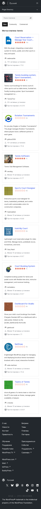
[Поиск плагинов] (30, 18)
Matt (5, 463)
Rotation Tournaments (25, 115)
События (25, 445)
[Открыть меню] (37, 3)
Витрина (25, 423)
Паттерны (26, 434)
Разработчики (7, 449)
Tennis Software (22, 156)
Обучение (6, 441)
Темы (24, 427)
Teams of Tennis (22, 382)
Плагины (25, 431)
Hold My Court (21, 228)
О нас (4, 423)
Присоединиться (28, 441)
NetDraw (19, 344)
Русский (10, 480)
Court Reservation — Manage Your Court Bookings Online (24, 38)
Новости (5, 427)
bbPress (6, 467)
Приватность (7, 434)
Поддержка (7, 445)
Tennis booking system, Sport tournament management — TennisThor (25, 76)
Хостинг (5, 431)
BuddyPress (8, 471)
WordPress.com (9, 459)
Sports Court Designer (25, 188)
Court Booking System (25, 266)
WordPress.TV (8, 452)
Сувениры (27, 452)
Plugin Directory (7, 9)
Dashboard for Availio (24, 304)
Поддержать (28, 449)
